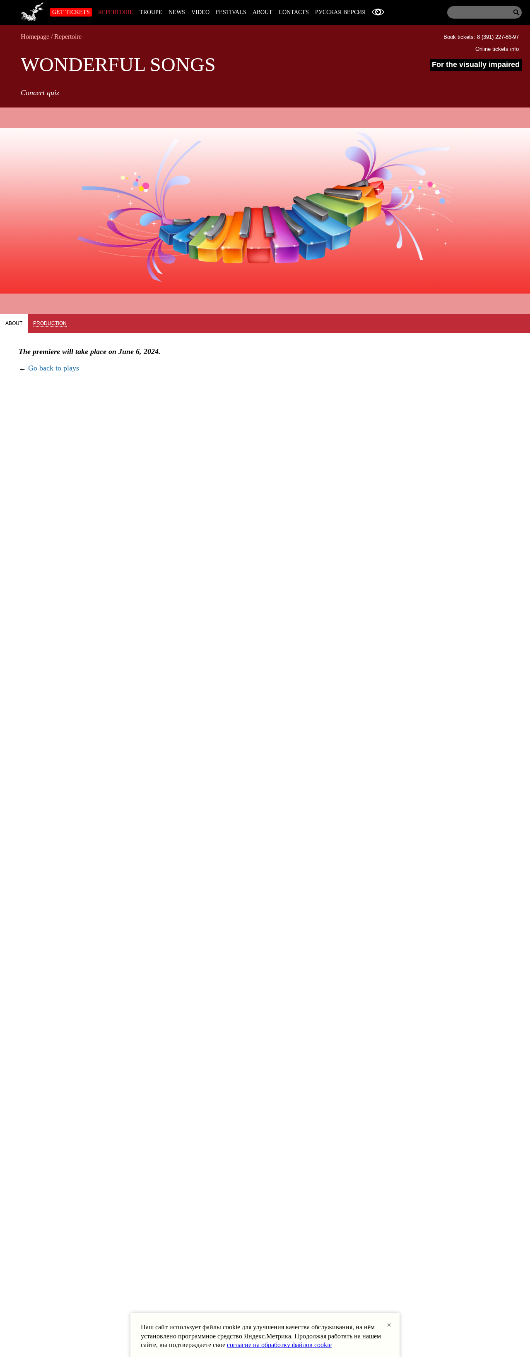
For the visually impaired (476, 64)
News (177, 12)
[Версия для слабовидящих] (378, 12)
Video (200, 12)
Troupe (151, 12)
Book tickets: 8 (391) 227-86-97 (481, 37)
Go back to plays (53, 368)
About (262, 12)
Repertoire (115, 12)
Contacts (294, 12)
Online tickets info (497, 49)
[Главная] (32, 10)
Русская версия (340, 12)
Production (50, 323)
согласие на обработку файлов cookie (279, 1344)
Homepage (35, 36)
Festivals (231, 12)
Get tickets (71, 12)
